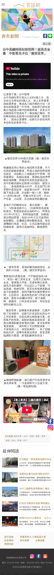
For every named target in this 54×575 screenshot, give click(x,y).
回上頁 (47, 43)
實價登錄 (9, 544)
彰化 (14, 440)
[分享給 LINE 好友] (50, 36)
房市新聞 (24, 540)
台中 (26, 436)
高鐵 (32, 436)
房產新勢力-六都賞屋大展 (33, 537)
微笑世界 (18, 436)
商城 (19, 440)
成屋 (37, 436)
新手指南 (9, 537)
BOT (25, 440)
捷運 (8, 440)
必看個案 (40, 540)
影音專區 (9, 540)
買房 (43, 436)
